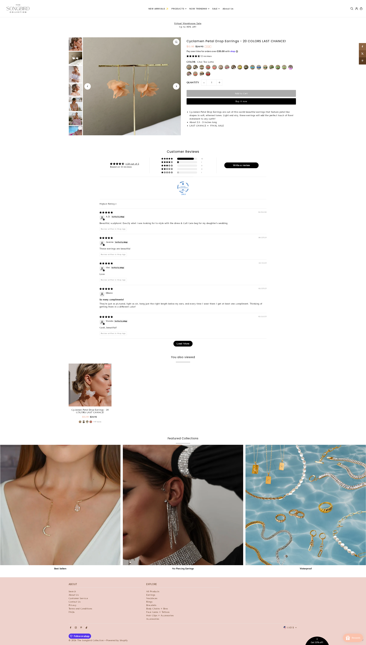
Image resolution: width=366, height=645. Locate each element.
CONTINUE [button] (205, 77)
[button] (222, 20)
